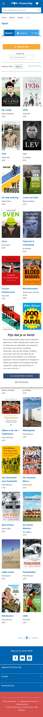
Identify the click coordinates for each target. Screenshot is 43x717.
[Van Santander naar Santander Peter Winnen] (11, 466)
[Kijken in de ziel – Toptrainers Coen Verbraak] (11, 419)
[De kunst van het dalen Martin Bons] (11, 325)
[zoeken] (39, 10)
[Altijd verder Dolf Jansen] (11, 559)
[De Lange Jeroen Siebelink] (11, 97)
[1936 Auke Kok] (32, 97)
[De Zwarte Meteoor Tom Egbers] (32, 514)
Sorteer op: (20, 53)
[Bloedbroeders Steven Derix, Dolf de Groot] (32, 277)
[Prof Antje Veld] (11, 141)
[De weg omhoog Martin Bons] (11, 184)
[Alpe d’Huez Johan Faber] (11, 512)
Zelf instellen (21, 382)
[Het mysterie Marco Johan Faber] (32, 466)
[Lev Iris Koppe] (32, 141)
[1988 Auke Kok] (32, 603)
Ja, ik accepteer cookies (21, 376)
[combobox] (22, 57)
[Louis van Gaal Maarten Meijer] (32, 184)
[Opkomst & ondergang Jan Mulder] (32, 230)
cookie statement (12, 368)
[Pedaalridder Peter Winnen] (32, 559)
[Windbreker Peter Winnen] (11, 603)
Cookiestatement (22, 704)
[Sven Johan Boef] (11, 228)
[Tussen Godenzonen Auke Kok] (11, 277)
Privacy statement (9, 701)
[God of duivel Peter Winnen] (32, 323)
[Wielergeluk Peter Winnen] (32, 417)
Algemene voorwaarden (29, 701)
